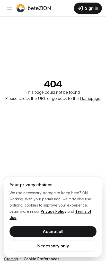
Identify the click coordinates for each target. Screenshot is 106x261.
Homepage (90, 98)
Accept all (53, 231)
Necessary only (53, 245)
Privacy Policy (53, 211)
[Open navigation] (9, 8)
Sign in (91, 8)
